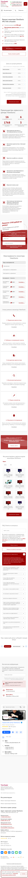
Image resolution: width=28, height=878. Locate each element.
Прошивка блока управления (8, 84)
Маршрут (7, 732)
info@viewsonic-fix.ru (6, 824)
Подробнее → (22, 282)
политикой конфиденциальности (16, 246)
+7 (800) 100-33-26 (17, 4)
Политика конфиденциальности (14, 863)
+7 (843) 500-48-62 (17, 2)
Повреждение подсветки (6, 287)
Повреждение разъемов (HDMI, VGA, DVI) (6, 303)
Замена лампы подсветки (7, 80)
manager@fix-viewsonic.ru (7, 827)
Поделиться (2, 852)
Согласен (24, 873)
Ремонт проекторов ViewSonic (8, 803)
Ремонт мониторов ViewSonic (8, 800)
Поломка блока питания (6, 291)
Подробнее (14, 327)
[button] (2, 646)
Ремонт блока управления (8, 76)
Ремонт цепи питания (7, 88)
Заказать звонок (14, 445)
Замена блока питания (7, 73)
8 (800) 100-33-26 (5, 820)
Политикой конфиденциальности (17, 679)
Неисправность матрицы (6, 282)
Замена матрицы (6, 69)
